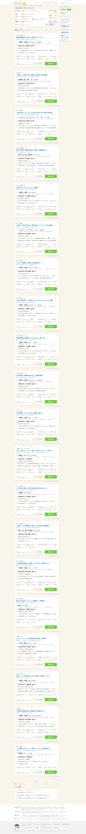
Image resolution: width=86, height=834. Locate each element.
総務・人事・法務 (39, 815)
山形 (32, 808)
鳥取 (54, 808)
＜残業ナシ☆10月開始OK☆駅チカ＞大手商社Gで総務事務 (32, 525)
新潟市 (26, 812)
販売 (62, 815)
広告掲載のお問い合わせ (66, 824)
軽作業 (52, 816)
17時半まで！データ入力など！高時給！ (27, 187)
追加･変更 (23, 10)
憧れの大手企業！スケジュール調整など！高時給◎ (30, 600)
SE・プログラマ (24, 816)
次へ (57, 30)
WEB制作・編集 (30, 816)
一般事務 (23, 815)
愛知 (39, 807)
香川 (61, 808)
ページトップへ (68, 803)
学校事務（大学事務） (55, 815)
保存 (69, 9)
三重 (44, 807)
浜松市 (50, 811)
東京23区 (23, 811)
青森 (22, 808)
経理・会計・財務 (33, 815)
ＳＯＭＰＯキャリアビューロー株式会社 (27, 76)
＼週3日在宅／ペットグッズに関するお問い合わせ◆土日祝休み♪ (34, 112)
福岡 (27, 809)
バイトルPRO (43, 827)
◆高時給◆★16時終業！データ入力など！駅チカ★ (30, 337)
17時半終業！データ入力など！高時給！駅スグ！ (30, 413)
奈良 (57, 807)
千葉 (28, 807)
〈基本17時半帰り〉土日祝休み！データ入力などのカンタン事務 (34, 300)
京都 (53, 807)
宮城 (27, 808)
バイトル (23, 827)
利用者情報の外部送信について (46, 824)
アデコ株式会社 (23, 565)
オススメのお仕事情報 (65, 36)
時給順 (23, 30)
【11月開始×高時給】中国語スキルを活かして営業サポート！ (33, 563)
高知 (25, 809)
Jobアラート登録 (53, 21)
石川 (45, 808)
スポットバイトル (29, 827)
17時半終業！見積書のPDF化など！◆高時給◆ (29, 375)
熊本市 (42, 812)
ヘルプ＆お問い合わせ (56, 824)
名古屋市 (44, 811)
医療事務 (41, 816)
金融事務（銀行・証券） (47, 815)
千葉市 (36, 811)
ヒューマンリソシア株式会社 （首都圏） (27, 527)
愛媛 (22, 809)
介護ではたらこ (56, 827)
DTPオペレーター (37, 816)
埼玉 (30, 807)
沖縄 (44, 809)
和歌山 (60, 807)
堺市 (56, 811)
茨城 (32, 807)
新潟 (41, 808)
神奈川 (25, 807)
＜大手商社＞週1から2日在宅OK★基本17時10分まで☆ (31, 488)
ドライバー (62, 816)
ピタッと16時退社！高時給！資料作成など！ (28, 262)
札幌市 (65, 811)
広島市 (29, 812)
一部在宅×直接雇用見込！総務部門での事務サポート (31, 711)
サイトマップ (24, 824)
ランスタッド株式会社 (24, 114)
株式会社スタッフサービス (25, 39)
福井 (47, 808)
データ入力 (27, 815)
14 (55, 30)
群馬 (37, 807)
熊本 (34, 809)
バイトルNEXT (36, 827)
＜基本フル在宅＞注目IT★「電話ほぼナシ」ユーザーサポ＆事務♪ (34, 225)
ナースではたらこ (49, 827)
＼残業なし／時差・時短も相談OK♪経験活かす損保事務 (31, 75)
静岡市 (48, 811)
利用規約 (29, 824)
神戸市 (59, 811)
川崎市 (30, 811)
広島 (50, 808)
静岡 (46, 807)
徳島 (63, 808)
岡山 (52, 808)
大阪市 (53, 811)
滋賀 (55, 807)
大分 (36, 809)
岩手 (25, 808)
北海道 (63, 807)
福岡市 (35, 812)
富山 (43, 808)
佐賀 (29, 809)
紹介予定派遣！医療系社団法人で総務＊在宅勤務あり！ (31, 150)
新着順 (20, 30)
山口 (59, 808)
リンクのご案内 (24, 825)
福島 (34, 808)
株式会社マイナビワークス (25, 677)
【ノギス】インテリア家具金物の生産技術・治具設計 (31, 638)
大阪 (48, 807)
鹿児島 (41, 809)
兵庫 (50, 807)
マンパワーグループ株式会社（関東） (27, 750)
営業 (60, 815)
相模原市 (33, 811)
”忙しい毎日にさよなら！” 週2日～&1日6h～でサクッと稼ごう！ (34, 450)
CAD (65, 815)
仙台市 (23, 812)
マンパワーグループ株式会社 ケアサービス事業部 (29, 452)
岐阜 (41, 807)
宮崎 (38, 809)
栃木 (35, 807)
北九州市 (38, 812)
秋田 (29, 808)
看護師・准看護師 (47, 816)
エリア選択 (17, 11)
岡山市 (32, 812)
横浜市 (27, 811)
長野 (38, 808)
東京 (22, 807)
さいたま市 (40, 811)
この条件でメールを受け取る (52, 24)
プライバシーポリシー (36, 824)
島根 (57, 808)
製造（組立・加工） (57, 816)
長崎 (32, 809)
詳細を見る (51, 63)
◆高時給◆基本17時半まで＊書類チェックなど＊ (30, 37)
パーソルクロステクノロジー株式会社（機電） (29, 640)
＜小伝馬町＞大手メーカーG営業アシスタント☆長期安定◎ (33, 748)
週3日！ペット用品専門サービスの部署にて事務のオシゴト (33, 676)
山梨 (36, 808)
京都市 (62, 811)
